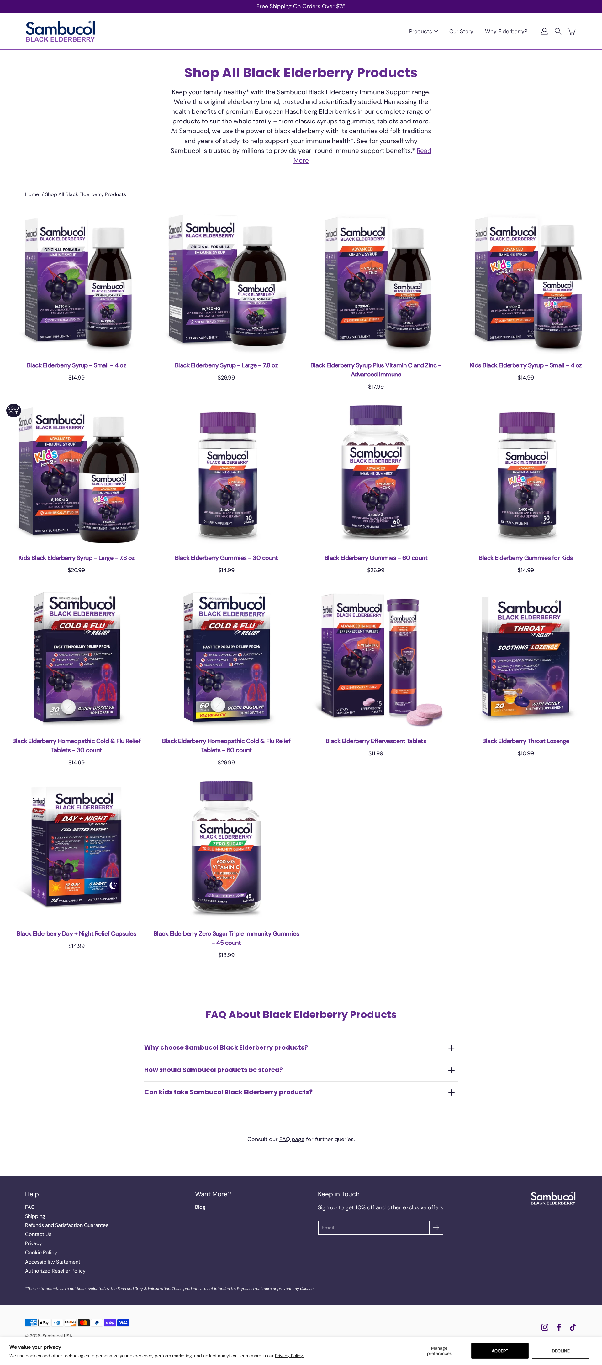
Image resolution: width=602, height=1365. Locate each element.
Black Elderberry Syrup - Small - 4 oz (76, 365)
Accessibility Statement (52, 1262)
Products (420, 31)
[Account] (544, 31)
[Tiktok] (573, 1327)
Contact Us (38, 1234)
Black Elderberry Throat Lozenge (525, 741)
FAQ (29, 1207)
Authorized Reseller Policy (55, 1271)
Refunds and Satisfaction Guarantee (66, 1225)
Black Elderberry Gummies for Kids (526, 557)
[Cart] (572, 31)
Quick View (76, 281)
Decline (561, 1351)
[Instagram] (545, 1327)
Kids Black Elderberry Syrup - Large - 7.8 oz (76, 557)
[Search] (558, 31)
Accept (500, 1351)
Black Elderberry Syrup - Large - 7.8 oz (226, 365)
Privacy (33, 1243)
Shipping (35, 1216)
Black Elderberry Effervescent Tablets (376, 741)
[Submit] (436, 1228)
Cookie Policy (41, 1252)
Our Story (461, 31)
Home (32, 194)
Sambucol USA (57, 1335)
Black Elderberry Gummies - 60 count (376, 557)
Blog (200, 1207)
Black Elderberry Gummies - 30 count (226, 557)
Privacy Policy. (289, 1355)
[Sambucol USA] (60, 31)
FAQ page (291, 1139)
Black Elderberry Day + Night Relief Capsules (76, 934)
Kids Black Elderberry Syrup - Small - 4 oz (525, 365)
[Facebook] (559, 1327)
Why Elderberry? (506, 31)
